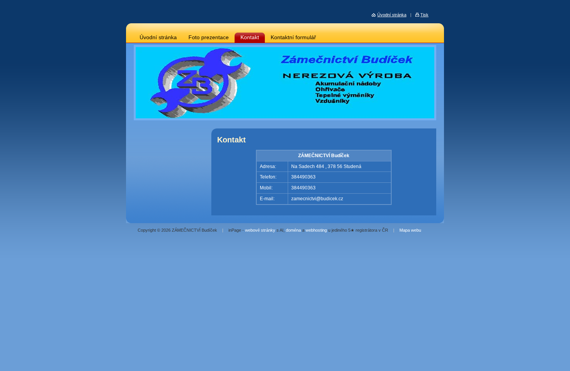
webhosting (316, 230)
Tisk (424, 14)
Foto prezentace (208, 37)
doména (293, 230)
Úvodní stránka (158, 37)
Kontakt (249, 37)
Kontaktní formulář (293, 37)
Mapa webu (410, 230)
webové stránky (260, 230)
